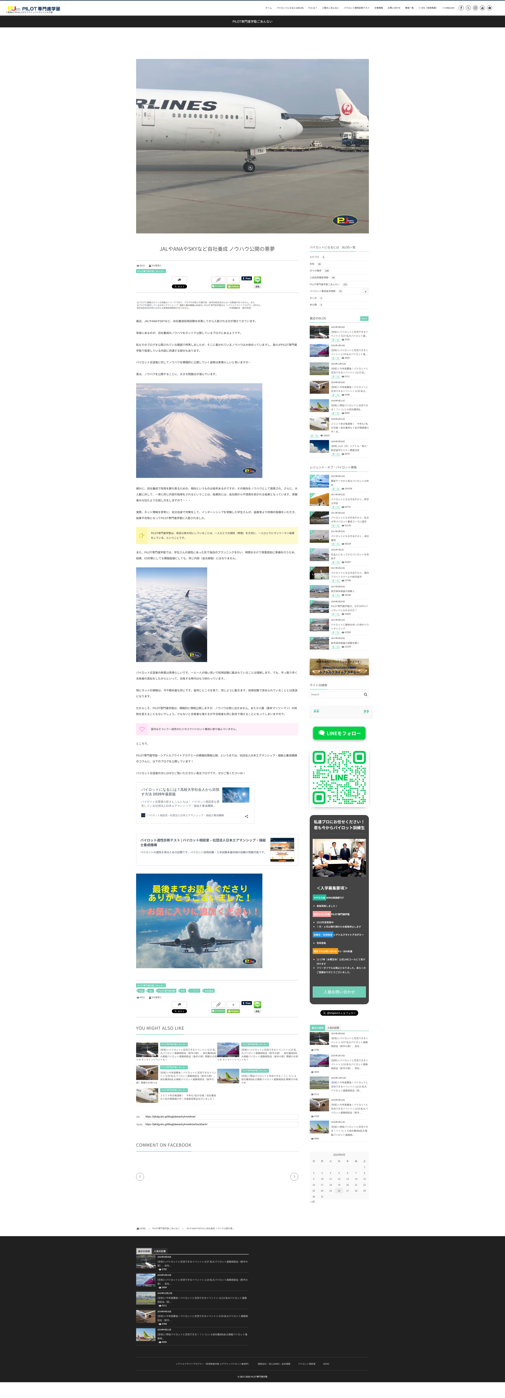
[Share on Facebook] (461, 7)
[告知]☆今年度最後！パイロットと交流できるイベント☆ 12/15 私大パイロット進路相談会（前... (349, 1086)
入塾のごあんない (330, 7)
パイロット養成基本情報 (326, 291)
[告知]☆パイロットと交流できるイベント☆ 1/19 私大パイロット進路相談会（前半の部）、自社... (349, 1064)
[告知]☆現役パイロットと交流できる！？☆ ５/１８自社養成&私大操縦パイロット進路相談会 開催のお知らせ (269, 1079)
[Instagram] (475, 7)
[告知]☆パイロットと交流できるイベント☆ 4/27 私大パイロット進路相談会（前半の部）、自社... (349, 1042)
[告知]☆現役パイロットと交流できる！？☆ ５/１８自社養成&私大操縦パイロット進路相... (349, 1130)
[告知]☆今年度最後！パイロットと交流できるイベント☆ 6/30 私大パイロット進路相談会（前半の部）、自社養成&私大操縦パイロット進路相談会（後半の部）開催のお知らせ (176, 1077)
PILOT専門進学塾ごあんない (151, 271)
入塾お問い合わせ (339, 992)
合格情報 (378, 7)
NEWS (326, 1363)
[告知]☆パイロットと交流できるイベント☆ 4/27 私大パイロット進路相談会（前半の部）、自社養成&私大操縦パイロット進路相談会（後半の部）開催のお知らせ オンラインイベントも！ (176, 1054)
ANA (141, 990)
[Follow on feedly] (489, 7)
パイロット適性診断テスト (356, 7)
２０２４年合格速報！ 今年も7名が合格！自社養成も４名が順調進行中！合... (350, 427)
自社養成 (209, 990)
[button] (339, 733)
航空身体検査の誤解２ (343, 591)
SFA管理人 (157, 265)
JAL (151, 990)
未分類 (316, 304)
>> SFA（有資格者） (428, 7)
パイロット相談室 (306, 1363)
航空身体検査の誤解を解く (345, 643)
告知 (315, 264)
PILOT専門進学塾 (167, 990)
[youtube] (482, 7)
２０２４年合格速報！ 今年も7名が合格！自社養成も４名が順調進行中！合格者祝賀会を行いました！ (188, 1097)
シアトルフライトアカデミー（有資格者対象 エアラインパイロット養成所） (213, 1363)
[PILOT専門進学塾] (35, 7)
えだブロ (317, 257)
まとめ (316, 298)
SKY (183, 990)
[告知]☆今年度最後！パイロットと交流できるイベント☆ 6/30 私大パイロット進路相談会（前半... (349, 1108)
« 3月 (312, 1201)
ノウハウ (195, 990)
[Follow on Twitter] (468, 7)
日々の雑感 (319, 270)
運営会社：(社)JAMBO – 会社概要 (274, 1363)
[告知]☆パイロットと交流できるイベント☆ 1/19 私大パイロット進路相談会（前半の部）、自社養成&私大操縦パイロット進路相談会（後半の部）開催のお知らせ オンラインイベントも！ (257, 1054)
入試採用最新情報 (322, 277)
